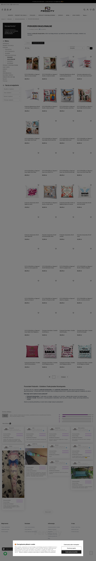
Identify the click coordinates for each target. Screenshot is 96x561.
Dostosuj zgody (71, 548)
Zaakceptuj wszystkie (71, 552)
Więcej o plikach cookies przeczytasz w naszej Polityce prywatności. (37, 552)
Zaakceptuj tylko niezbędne (71, 544)
